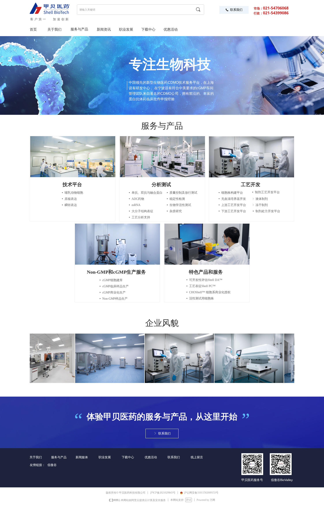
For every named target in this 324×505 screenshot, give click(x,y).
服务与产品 (79, 29)
